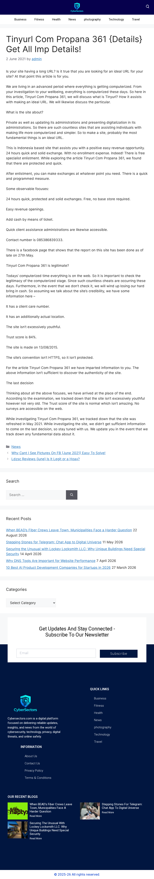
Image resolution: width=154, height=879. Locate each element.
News (72, 19)
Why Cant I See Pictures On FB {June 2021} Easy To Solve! (58, 453)
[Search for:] (36, 495)
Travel (136, 19)
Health (56, 19)
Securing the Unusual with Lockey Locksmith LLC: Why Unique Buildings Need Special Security (49, 828)
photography (92, 19)
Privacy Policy (34, 770)
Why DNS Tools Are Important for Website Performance (50, 561)
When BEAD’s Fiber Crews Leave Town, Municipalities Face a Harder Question (69, 530)
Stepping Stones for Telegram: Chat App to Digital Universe (53, 542)
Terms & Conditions (38, 778)
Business (20, 19)
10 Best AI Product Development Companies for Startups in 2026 (58, 568)
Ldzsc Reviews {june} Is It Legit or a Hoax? (45, 459)
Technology (116, 19)
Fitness (39, 19)
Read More (36, 816)
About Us (31, 756)
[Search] (71, 495)
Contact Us (32, 763)
